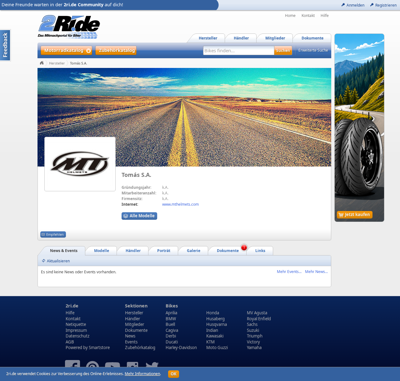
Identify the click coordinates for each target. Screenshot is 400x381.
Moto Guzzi (217, 347)
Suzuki (253, 330)
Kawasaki (214, 336)
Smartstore (99, 347)
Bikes (172, 306)
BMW (171, 319)
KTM (210, 342)
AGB (70, 342)
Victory (253, 342)
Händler (132, 319)
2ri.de (72, 306)
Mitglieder (134, 324)
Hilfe (325, 15)
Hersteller (57, 63)
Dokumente (136, 330)
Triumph (254, 336)
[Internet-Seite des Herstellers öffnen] (80, 164)
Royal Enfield (259, 319)
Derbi (171, 336)
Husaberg (215, 319)
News (130, 336)
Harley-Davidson (181, 347)
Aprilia (171, 313)
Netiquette (76, 324)
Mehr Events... (289, 271)
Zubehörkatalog (140, 347)
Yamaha (254, 347)
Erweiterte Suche (313, 50)
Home (290, 15)
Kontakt (308, 15)
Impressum (76, 330)
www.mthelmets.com (180, 204)
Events (131, 342)
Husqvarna (216, 324)
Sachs (252, 324)
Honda (212, 313)
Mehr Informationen (142, 373)
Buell (170, 324)
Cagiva (172, 330)
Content (5, 45)
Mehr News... (316, 271)
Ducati (172, 342)
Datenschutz (77, 336)
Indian (212, 330)
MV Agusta (257, 313)
